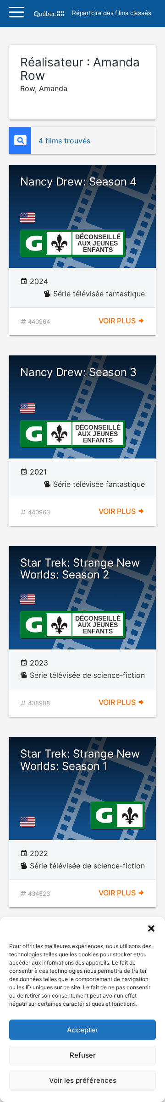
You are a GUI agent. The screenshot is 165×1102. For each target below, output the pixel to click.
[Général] (33, 242)
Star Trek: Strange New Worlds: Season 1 (80, 759)
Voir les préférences (82, 1080)
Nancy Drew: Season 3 (78, 372)
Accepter (82, 1030)
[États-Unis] (29, 217)
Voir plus (118, 320)
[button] (151, 928)
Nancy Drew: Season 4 (78, 181)
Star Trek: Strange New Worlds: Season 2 (80, 568)
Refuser (83, 1055)
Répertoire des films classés (111, 13)
